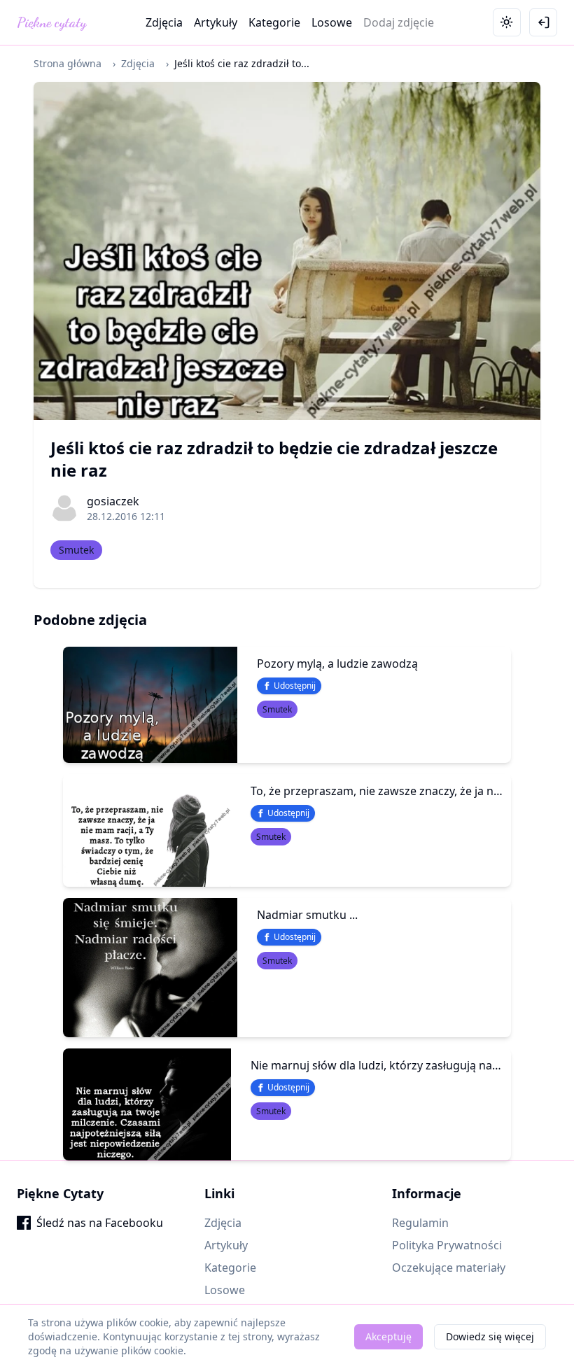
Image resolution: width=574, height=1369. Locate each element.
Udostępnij (295, 685)
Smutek (76, 549)
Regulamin (420, 1222)
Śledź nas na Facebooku (99, 1222)
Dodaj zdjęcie (398, 22)
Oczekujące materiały (448, 1267)
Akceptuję (388, 1336)
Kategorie (274, 22)
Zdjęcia (164, 22)
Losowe (332, 22)
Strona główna (68, 63)
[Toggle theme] (507, 22)
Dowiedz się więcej (490, 1336)
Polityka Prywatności (447, 1245)
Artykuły (215, 22)
